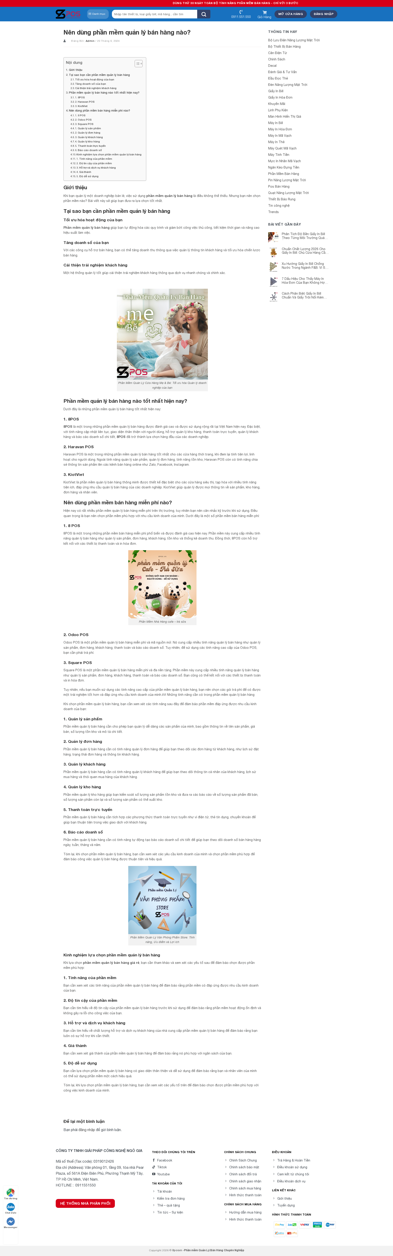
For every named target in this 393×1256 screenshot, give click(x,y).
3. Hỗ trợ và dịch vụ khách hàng (96, 167)
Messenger (10, 1227)
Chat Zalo (10, 1212)
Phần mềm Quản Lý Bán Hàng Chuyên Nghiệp (214, 1250)
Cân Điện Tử (277, 53)
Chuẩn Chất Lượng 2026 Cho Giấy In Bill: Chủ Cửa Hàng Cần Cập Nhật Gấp (304, 251)
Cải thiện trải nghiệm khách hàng (95, 88)
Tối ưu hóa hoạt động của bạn (94, 79)
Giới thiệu (75, 70)
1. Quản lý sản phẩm (88, 128)
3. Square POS (84, 123)
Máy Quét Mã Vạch (282, 148)
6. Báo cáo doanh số (88, 150)
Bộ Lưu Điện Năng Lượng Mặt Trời (294, 40)
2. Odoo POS (83, 119)
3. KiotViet (81, 105)
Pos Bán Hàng (279, 186)
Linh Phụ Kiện (278, 110)
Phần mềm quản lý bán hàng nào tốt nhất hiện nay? (104, 92)
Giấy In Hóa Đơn (280, 97)
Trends (273, 212)
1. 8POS (80, 97)
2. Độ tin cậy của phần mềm (94, 163)
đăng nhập (86, 1130)
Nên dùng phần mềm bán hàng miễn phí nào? (99, 110)
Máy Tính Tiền (278, 155)
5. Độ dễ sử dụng (87, 176)
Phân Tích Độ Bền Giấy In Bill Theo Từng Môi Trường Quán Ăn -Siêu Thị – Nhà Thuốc (304, 236)
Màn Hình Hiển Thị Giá (284, 116)
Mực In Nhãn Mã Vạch (284, 161)
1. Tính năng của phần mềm (94, 158)
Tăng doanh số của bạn (90, 83)
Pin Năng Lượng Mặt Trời (287, 180)
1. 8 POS (80, 115)
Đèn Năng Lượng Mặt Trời (287, 85)
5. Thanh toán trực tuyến (90, 145)
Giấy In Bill (275, 91)
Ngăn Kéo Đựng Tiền (283, 167)
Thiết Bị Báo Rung (281, 199)
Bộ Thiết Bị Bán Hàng (284, 46)
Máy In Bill (275, 123)
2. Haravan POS (85, 101)
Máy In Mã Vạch (280, 135)
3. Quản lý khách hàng (89, 137)
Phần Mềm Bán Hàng (283, 174)
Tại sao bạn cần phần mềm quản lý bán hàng (99, 75)
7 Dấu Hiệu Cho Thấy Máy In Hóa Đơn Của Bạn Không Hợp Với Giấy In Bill (304, 281)
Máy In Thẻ (276, 142)
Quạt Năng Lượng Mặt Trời (288, 193)
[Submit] (203, 14)
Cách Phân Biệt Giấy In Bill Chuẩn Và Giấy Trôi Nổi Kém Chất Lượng (303, 295)
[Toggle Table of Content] (136, 63)
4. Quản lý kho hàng (87, 141)
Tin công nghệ (279, 205)
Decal (272, 65)
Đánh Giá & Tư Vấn (282, 72)
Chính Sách (276, 59)
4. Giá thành (83, 171)
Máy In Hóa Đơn (280, 129)
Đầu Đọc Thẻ (278, 78)
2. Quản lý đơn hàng (87, 132)
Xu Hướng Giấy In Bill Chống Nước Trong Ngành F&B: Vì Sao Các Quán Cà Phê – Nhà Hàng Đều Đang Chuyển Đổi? (305, 266)
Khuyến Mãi (276, 104)
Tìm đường (10, 1198)
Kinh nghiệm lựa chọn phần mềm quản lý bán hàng (108, 154)
